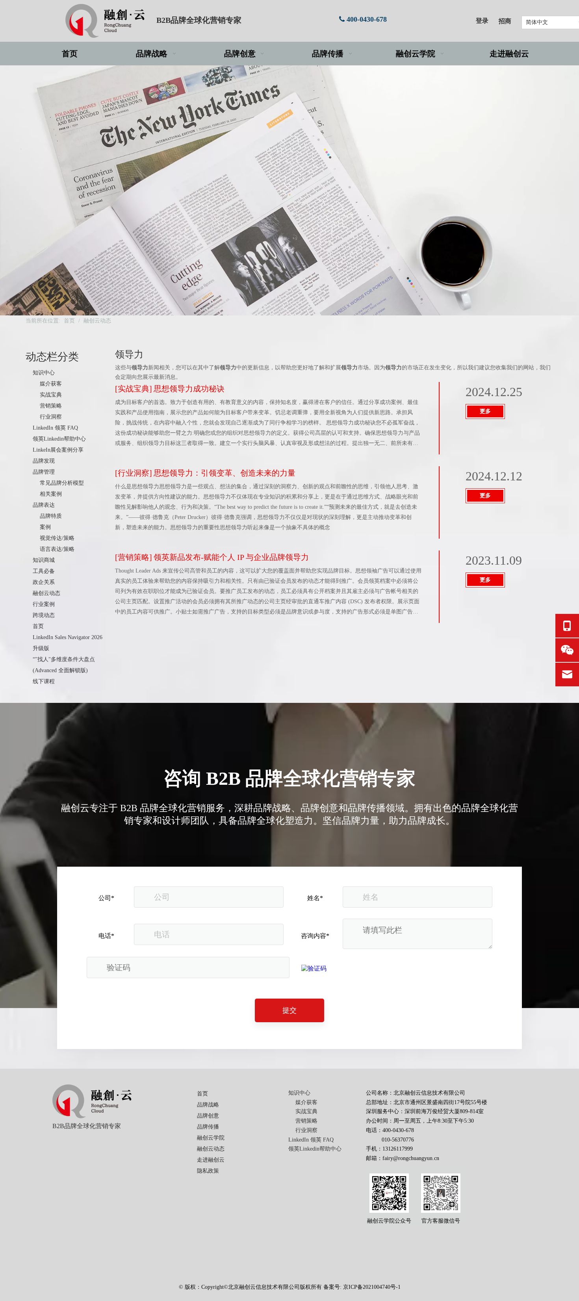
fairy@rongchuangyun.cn (410, 1158)
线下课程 (44, 681)
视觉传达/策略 (57, 538)
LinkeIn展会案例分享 (58, 450)
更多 (485, 411)
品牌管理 (44, 472)
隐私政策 (208, 1171)
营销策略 (51, 406)
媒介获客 (51, 384)
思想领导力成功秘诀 (189, 388)
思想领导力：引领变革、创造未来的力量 (224, 473)
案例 (45, 527)
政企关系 (44, 582)
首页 (38, 626)
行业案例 (44, 604)
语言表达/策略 (57, 549)
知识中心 (44, 373)
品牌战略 (208, 1105)
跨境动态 (44, 615)
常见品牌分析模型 (62, 483)
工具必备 (44, 571)
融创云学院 (211, 1138)
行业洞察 (51, 417)
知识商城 (44, 560)
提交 (289, 1010)
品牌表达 (44, 505)
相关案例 (51, 494)
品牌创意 (208, 1116)
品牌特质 (51, 516)
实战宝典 (51, 395)
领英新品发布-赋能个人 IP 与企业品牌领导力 (231, 557)
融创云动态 (46, 593)
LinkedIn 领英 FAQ (55, 428)
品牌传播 (208, 1127)
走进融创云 (211, 1160)
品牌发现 (44, 461)
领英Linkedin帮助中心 (59, 439)
